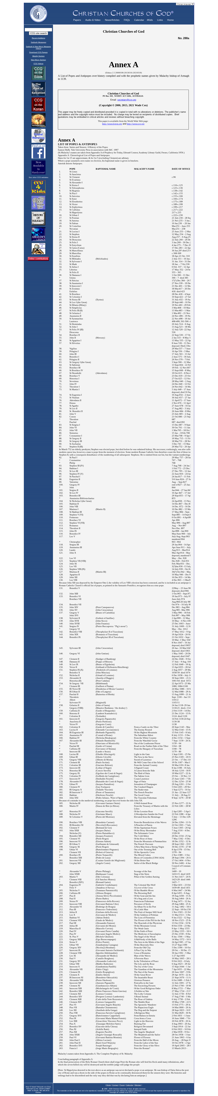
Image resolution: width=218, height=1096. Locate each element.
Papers (77, 20)
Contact (115, 1085)
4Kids (150, 20)
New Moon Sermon (38, 60)
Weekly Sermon (38, 56)
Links (160, 20)
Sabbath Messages (38, 42)
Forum (122, 1085)
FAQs (127, 20)
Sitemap (138, 1085)
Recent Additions (38, 38)
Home (170, 20)
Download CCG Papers (38, 52)
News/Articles (112, 20)
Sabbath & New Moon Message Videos (38, 47)
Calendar (139, 20)
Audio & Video (92, 20)
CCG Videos (38, 63)
